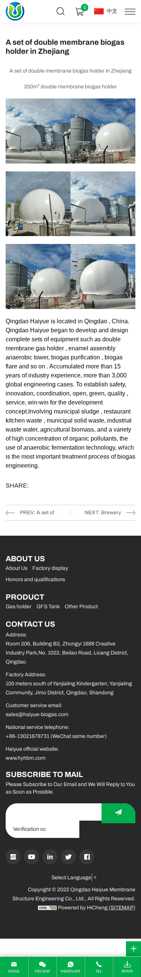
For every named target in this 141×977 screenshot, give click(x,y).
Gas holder (19, 606)
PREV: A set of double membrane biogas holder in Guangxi (41, 514)
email (14, 971)
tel (99, 971)
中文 (112, 11)
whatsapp (70, 971)
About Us (16, 568)
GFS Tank (48, 606)
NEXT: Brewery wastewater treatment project (101, 514)
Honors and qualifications (35, 579)
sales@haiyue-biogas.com (37, 714)
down (127, 971)
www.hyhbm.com (25, 758)
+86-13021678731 (27, 736)
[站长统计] (47, 908)
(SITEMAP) (121, 908)
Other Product (81, 606)
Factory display (50, 568)
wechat (42, 971)
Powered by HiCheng (83, 908)
